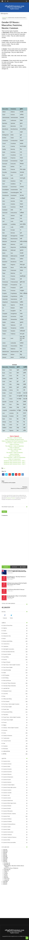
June (5, 873)
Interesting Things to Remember (9, 685)
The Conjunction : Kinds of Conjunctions (14, 457)
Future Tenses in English (7, 667)
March (5, 877)
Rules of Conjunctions (14, 459)
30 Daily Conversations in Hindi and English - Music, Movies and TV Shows (17, 583)
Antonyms (5, 633)
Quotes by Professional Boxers (9, 824)
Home (3, 17)
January (6, 880)
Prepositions (5, 714)
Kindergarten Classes (7, 691)
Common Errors (6, 643)
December (6, 863)
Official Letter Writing (7, 698)
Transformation (6, 738)
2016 (4, 881)
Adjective (5, 628)
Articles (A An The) (7, 635)
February (6, 878)
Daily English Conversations (8, 649)
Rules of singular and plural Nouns (14, 439)
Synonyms (5, 730)
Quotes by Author (6, 766)
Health (4, 672)
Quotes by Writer (6, 839)
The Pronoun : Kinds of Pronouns (14, 442)
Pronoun (5, 722)
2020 (4, 857)
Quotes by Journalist (7, 792)
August (5, 870)
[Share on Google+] (9, 474)
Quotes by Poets (6, 816)
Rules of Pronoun (14, 444)
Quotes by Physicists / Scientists (9, 813)
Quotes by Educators (7, 774)
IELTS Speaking (6, 675)
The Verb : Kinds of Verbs (14, 449)
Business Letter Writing (7, 641)
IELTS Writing (5, 677)
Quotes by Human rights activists (9, 787)
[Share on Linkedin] (13, 474)
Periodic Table (6, 709)
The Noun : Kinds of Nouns (14, 438)
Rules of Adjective (14, 447)
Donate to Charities (7, 654)
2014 (4, 884)
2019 (4, 859)
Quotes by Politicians (7, 818)
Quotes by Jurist (6, 795)
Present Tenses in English (8, 719)
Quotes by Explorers (7, 782)
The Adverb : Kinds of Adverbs (14, 452)
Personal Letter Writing (7, 712)
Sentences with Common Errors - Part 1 (14, 460)
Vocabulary (5, 746)
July (5, 872)
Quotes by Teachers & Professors (9, 837)
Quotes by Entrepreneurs (8, 776)
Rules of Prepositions (14, 456)
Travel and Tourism (7, 740)
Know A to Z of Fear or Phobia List (11, 868)
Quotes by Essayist (7, 779)
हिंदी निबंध (4, 753)
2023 (4, 853)
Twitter (13, 498)
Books (4, 638)
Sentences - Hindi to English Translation (11, 727)
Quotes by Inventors (7, 790)
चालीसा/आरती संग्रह (6, 751)
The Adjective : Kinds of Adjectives (14, 446)
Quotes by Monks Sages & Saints (9, 803)
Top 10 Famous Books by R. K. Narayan (15, 589)
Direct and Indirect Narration (9, 651)
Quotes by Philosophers (8, 811)
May (5, 874)
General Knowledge (7, 670)
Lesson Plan (5, 693)
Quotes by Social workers (8, 832)
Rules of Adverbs (14, 454)
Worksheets (5, 748)
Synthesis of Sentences (7, 735)
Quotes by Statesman (7, 834)
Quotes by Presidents (7, 821)
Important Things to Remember (9, 683)
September (6, 869)
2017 (4, 861)
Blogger (4, 511)
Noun (6, 17)
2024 (4, 852)
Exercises (5, 659)
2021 (4, 856)
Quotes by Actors (6, 761)
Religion (4, 725)
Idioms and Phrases (7, 680)
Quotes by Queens (7, 826)
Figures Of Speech (6, 662)
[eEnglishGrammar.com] (14, 7)
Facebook (8, 498)
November (6, 864)
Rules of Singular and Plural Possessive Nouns (14, 441)
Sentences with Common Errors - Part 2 (14, 462)
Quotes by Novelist (7, 808)
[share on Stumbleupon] (19, 474)
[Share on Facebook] (3, 474)
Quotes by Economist (7, 771)
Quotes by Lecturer (7, 797)
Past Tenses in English (7, 706)
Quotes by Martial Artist (8, 800)
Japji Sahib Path (6, 688)
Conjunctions (5, 646)
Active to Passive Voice (7, 625)
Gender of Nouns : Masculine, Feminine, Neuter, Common (12, 25)
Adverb (4, 630)
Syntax (4, 732)
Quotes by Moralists (7, 805)
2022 (4, 855)
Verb (4, 743)
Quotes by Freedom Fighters (9, 784)
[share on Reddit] (22, 474)
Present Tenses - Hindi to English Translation (12, 717)
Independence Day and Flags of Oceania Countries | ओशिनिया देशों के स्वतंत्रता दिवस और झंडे (16, 571)
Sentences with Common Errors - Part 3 (14, 464)
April (5, 876)
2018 (4, 860)
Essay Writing (5, 656)
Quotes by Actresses (7, 763)
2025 (4, 851)
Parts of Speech (6, 701)
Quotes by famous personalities (9, 842)
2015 (4, 882)
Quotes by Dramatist (7, 769)
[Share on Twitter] (6, 474)
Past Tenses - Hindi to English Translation (11, 704)
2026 (4, 849)
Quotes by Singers (6, 829)
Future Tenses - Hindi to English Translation (11, 664)
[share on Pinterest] (16, 474)
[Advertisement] (14, 88)
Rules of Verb (14, 451)
